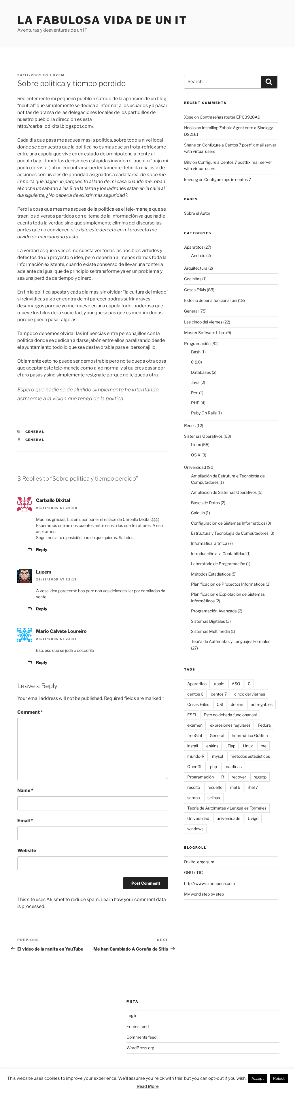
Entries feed (137, 1026)
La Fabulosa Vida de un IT (102, 20)
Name (25, 790)
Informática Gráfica (209, 543)
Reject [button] (279, 1078)
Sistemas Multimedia (210, 631)
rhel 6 (235, 787)
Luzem (57, 75)
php (213, 766)
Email (25, 820)
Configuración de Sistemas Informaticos (228, 523)
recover (239, 776)
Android (198, 255)
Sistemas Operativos (203, 436)
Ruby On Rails (204, 412)
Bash (196, 351)
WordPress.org (140, 1047)
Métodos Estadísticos (211, 574)
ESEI (191, 714)
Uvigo (253, 818)
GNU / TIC (193, 872)
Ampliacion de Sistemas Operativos (224, 492)
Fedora (264, 725)
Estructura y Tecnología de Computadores (229, 533)
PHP (195, 402)
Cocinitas (192, 278)
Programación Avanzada (214, 610)
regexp (260, 776)
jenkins (211, 745)
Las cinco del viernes (203, 321)
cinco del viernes (249, 694)
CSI (220, 704)
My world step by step (204, 894)
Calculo (198, 512)
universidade (228, 818)
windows (195, 828)
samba (193, 797)
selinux (213, 797)
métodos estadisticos (250, 756)
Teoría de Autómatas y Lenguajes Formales (230, 641)
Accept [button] (257, 1078)
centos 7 (219, 694)
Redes (190, 425)
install (192, 745)
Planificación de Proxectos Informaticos (228, 584)
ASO (236, 683)
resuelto (214, 787)
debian (237, 704)
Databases (201, 372)
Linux (196, 444)
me (263, 745)
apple (219, 683)
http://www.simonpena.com (209, 883)
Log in (131, 1015)
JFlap (230, 745)
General (35, 432)
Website (26, 850)
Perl (194, 392)
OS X (196, 454)
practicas (233, 766)
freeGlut (194, 735)
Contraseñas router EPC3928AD (230, 117)
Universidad (195, 467)
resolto (193, 787)
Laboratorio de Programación (218, 563)
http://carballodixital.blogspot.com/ (55, 126)
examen (195, 725)
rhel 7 (253, 787)
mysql (217, 756)
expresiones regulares (230, 725)
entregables (262, 704)
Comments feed (141, 1037)
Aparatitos (193, 247)
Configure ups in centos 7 (227, 179)
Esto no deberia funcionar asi (210, 300)
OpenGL (195, 766)
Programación (197, 343)
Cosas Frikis (195, 289)
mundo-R (196, 756)
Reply (41, 549)
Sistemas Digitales (208, 621)
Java (195, 382)
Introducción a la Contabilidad (218, 553)
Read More (148, 1086)
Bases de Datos (205, 502)
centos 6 (195, 694)
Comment (30, 712)
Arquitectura (195, 268)
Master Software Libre (204, 332)
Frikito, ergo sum (199, 861)
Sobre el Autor (197, 213)
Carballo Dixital (53, 500)
